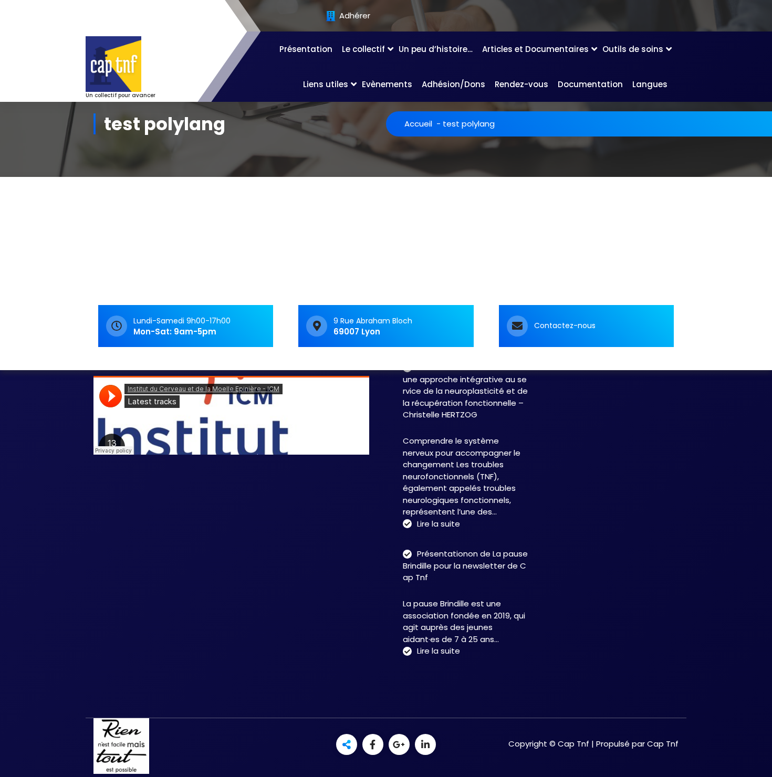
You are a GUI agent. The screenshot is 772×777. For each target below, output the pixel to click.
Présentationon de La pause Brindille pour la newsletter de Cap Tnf (465, 565)
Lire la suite (438, 524)
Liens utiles (325, 84)
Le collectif (363, 49)
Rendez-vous (521, 84)
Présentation (305, 49)
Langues (649, 84)
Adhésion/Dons (453, 84)
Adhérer (353, 16)
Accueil (418, 123)
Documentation (590, 84)
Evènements (387, 84)
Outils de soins (632, 49)
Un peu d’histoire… (436, 49)
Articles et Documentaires (535, 49)
